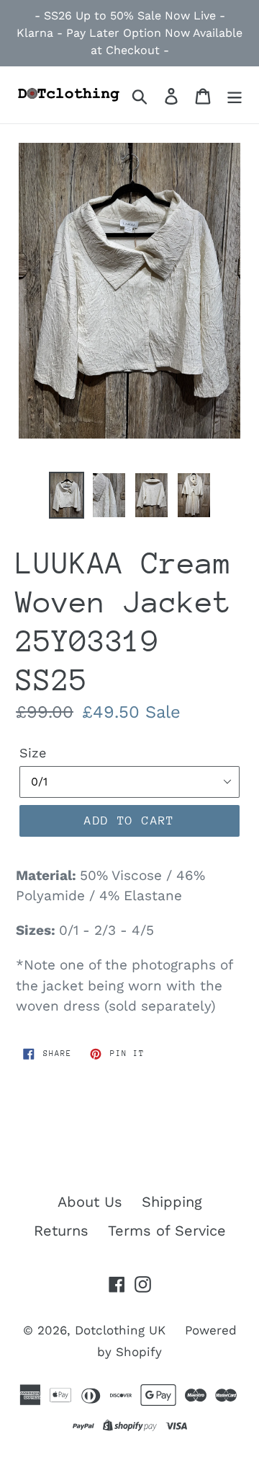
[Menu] (234, 94)
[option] (66, 495)
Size (32, 752)
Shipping (172, 1201)
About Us (90, 1201)
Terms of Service (167, 1230)
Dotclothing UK (120, 1330)
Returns (61, 1230)
